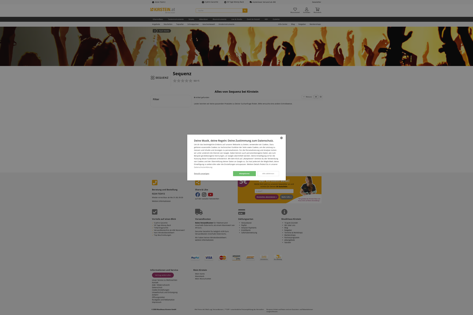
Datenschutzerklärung (203, 167)
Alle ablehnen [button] (268, 173)
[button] (201, 173)
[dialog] (236, 158)
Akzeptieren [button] (244, 173)
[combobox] (281, 138)
